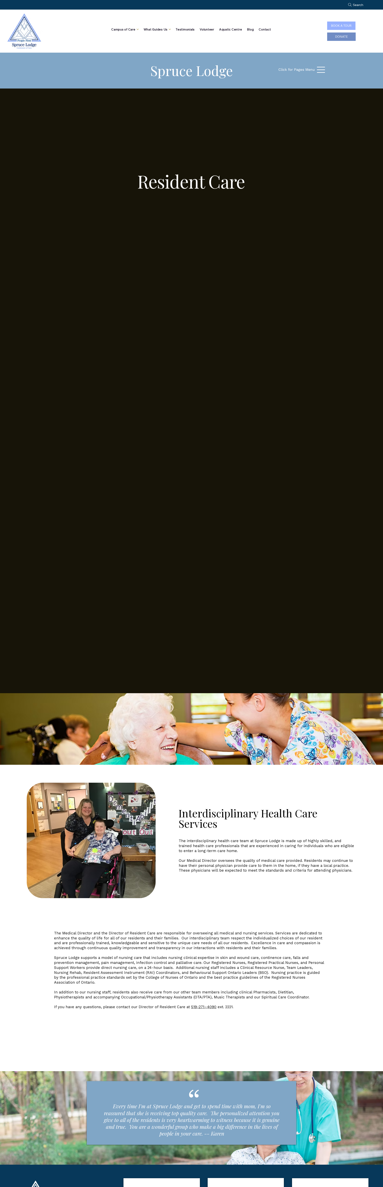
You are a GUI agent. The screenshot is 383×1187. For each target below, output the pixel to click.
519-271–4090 (203, 1007)
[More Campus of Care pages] (138, 29)
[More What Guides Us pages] (170, 29)
